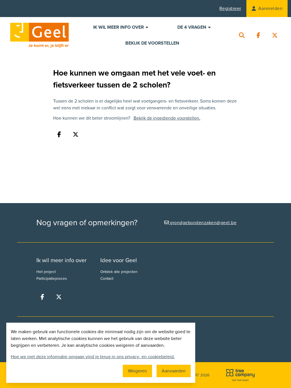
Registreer (230, 8)
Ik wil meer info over (119, 27)
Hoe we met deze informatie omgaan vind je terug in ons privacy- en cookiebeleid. (93, 357)
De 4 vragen (192, 27)
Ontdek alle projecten (118, 272)
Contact (106, 278)
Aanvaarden (174, 371)
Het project (46, 272)
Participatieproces (51, 278)
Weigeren (137, 371)
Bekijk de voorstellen (152, 43)
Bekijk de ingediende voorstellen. (167, 118)
